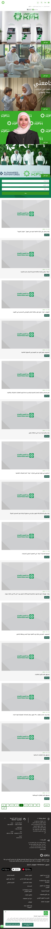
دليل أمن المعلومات (27, 898)
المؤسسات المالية (45, 902)
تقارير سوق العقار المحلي (26, 879)
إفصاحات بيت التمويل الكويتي (44, 886)
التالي (4, 808)
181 (31, 805)
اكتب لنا (43, 840)
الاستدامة (29, 886)
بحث (25, 193)
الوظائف (30, 902)
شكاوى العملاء (28, 895)
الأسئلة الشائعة (10, 875)
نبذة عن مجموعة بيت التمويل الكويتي (27, 890)
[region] (26, 919)
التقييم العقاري (10, 882)
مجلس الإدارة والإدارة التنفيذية (44, 881)
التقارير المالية (28, 875)
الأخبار (30, 6)
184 (16, 805)
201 (4, 805)
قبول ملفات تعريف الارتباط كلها (12, 924)
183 (21, 805)
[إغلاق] (5, 911)
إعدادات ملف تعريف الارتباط (28, 924)
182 (26, 805)
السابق (46, 805)
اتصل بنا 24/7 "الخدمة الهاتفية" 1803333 (16, 819)
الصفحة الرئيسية (46, 6)
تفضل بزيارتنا (42, 818)
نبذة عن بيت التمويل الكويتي (44, 876)
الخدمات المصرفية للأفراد (37, 6)
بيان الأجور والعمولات (44, 894)
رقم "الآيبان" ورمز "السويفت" (28, 906)
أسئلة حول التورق (10, 879)
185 (12, 805)
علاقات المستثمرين (27, 882)
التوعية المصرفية (45, 891)
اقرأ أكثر (45, 43)
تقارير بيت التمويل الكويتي (43, 898)
